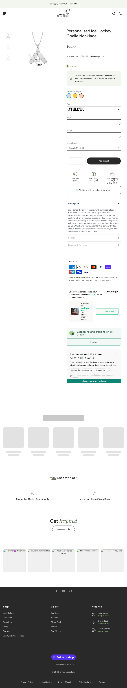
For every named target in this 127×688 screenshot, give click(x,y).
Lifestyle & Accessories (13, 636)
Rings (5, 627)
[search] (113, 13)
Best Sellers (8, 613)
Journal (54, 627)
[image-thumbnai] (8, 36)
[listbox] (94, 109)
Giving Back (56, 622)
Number (70, 130)
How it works (82, 297)
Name (69, 117)
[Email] (70, 591)
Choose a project (107, 311)
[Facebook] (56, 591)
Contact (102, 682)
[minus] (70, 161)
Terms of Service (65, 682)
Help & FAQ (103, 616)
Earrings (6, 631)
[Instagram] (63, 591)
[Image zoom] (37, 54)
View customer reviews (94, 381)
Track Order (103, 631)
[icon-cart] (120, 13)
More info (93, 342)
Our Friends (56, 631)
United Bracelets (67, 672)
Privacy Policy (27, 682)
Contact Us (103, 624)
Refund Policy (45, 682)
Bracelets (7, 622)
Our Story (55, 613)
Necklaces (7, 617)
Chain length (72, 143)
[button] (104, 160)
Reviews (54, 617)
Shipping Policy (86, 682)
